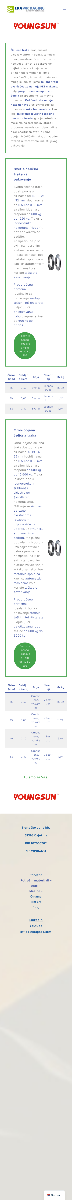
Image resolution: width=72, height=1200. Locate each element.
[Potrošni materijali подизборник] (51, 880)
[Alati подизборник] (40, 886)
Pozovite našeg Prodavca (24, 345)
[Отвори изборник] (65, 9)
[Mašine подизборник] (42, 891)
